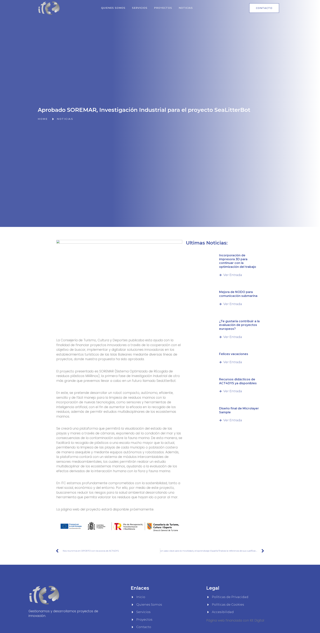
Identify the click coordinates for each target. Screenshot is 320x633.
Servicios (139, 7)
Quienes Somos (113, 7)
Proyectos (163, 7)
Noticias (186, 7)
